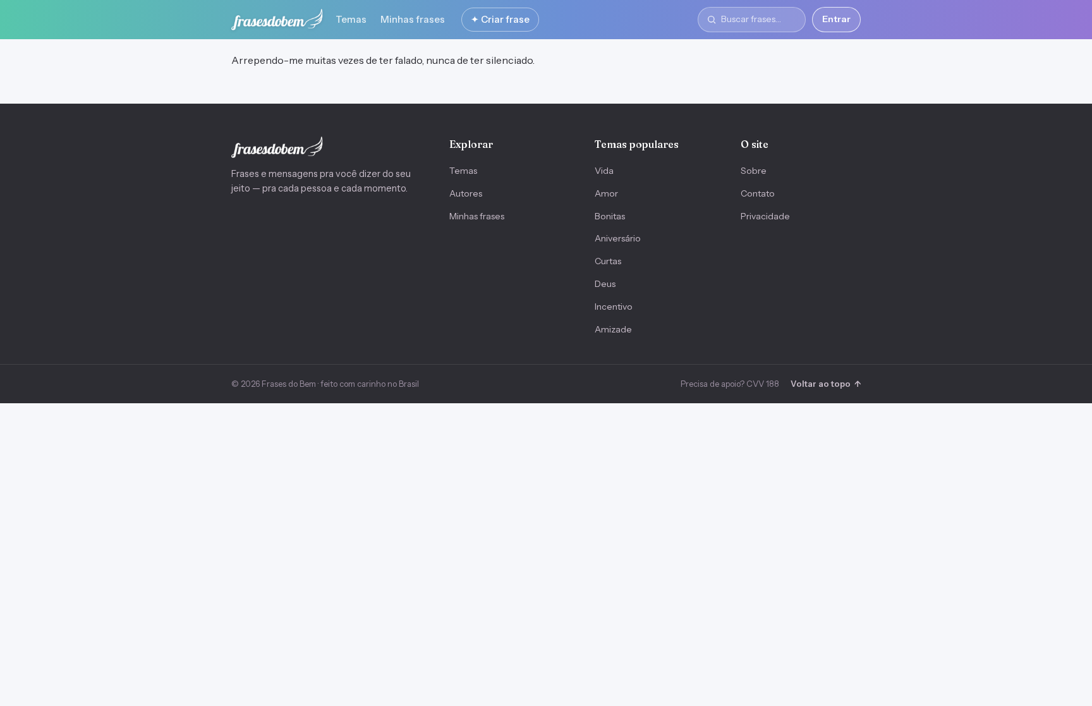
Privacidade (765, 216)
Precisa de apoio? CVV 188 (730, 384)
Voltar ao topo (826, 384)
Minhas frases (412, 19)
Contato (758, 193)
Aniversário (618, 238)
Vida (604, 170)
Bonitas (610, 216)
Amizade (613, 329)
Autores (465, 193)
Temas (351, 19)
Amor (606, 193)
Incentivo (614, 306)
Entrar (836, 19)
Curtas (608, 261)
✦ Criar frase (500, 19)
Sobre (754, 170)
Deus (605, 283)
